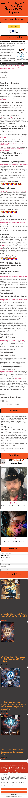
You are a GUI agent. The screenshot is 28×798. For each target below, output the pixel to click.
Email (9, 68)
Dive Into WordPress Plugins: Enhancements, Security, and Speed (12, 752)
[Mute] (22, 63)
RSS (13, 68)
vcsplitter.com (10, 220)
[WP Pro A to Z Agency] (14, 553)
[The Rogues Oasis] (14, 555)
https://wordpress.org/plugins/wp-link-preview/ (12, 340)
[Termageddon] (14, 419)
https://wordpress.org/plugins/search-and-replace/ (13, 191)
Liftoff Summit (17, 378)
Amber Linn (14, 539)
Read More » (4, 620)
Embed (23, 65)
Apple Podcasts (21, 67)
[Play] (1, 63)
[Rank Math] (14, 433)
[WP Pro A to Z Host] (14, 557)
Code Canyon (5, 245)
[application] (14, 63)
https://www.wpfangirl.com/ (7, 371)
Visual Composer (4, 240)
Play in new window (9, 65)
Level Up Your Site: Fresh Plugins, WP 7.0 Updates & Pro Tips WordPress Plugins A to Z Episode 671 (13, 705)
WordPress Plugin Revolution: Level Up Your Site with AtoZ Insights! (13, 659)
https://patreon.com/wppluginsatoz (9, 117)
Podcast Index (3, 68)
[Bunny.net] (14, 443)
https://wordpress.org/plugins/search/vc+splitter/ (12, 222)
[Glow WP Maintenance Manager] (14, 448)
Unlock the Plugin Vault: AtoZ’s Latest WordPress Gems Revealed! (14, 615)
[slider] (25, 63)
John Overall (14, 503)
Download (17, 65)
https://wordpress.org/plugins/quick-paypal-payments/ (14, 164)
